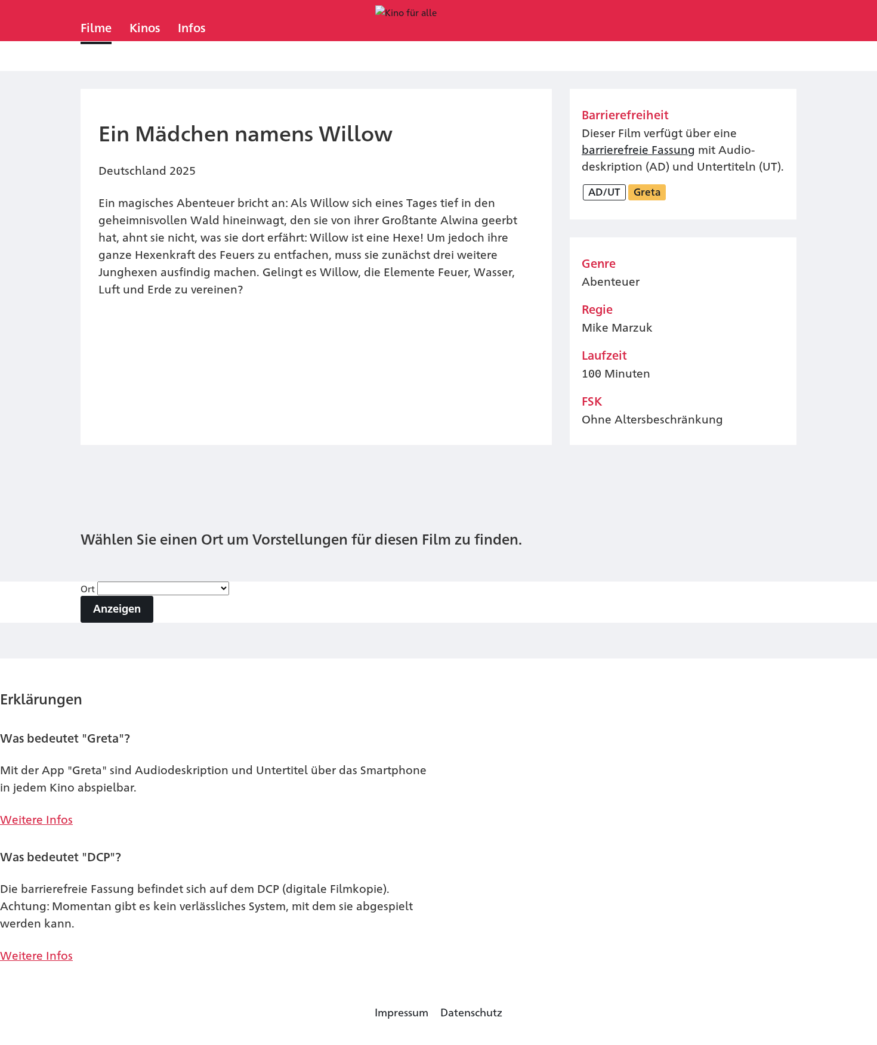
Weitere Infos (36, 818)
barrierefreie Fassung (638, 148)
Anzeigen (117, 608)
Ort (89, 588)
